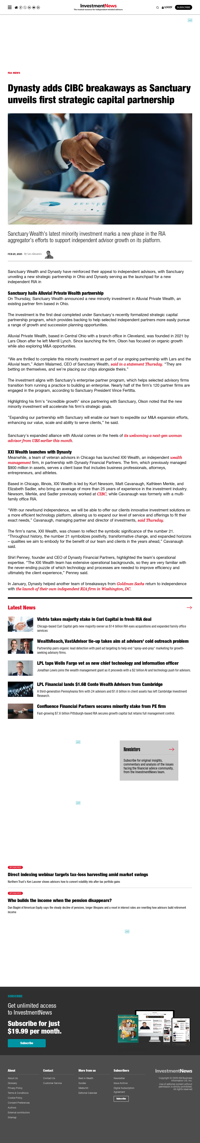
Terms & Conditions (18, 1092)
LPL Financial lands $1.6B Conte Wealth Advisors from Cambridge (100, 684)
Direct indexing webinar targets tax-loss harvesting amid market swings (78, 874)
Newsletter (119, 1078)
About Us (13, 1078)
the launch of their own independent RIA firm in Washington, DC (73, 589)
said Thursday (150, 520)
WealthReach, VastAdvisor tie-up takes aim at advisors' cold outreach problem (113, 641)
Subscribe (26, 1043)
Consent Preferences (19, 1102)
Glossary (12, 1083)
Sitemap (12, 1117)
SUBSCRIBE (183, 7)
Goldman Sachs (130, 584)
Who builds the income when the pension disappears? (60, 900)
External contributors (19, 1112)
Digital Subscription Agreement (124, 1090)
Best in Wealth (86, 1078)
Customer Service (52, 1083)
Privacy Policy (15, 1088)
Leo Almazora (35, 254)
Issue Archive (121, 1083)
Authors (12, 1107)
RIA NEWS (14, 72)
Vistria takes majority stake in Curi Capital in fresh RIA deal (94, 619)
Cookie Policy (15, 1097)
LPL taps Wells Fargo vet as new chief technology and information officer (108, 663)
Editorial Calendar (88, 1092)
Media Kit (83, 1088)
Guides (82, 1083)
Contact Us (49, 1078)
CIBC (101, 494)
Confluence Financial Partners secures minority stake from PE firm (101, 706)
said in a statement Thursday (136, 364)
